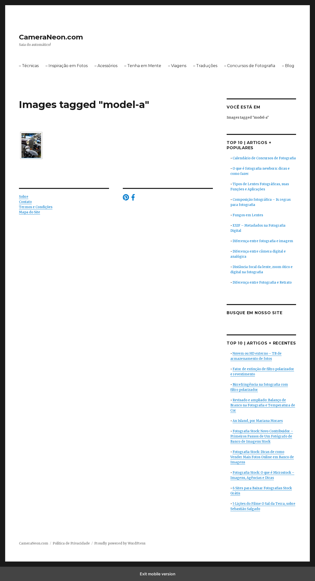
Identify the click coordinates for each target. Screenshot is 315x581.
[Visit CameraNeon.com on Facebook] (133, 199)
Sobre (23, 197)
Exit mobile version (157, 573)
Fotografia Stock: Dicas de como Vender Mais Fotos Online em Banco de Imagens (262, 457)
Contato (25, 202)
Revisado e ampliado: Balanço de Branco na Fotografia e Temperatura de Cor (262, 405)
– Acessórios (105, 65)
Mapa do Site (29, 212)
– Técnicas (29, 65)
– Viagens (177, 65)
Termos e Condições (35, 207)
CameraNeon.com (51, 37)
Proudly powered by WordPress (119, 543)
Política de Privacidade (71, 543)
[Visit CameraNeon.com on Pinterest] (126, 199)
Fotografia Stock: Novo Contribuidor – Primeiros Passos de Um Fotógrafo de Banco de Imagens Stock (261, 436)
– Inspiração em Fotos (67, 65)
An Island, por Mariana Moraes (258, 421)
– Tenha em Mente (142, 65)
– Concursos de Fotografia (249, 65)
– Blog (288, 65)
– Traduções (205, 65)
